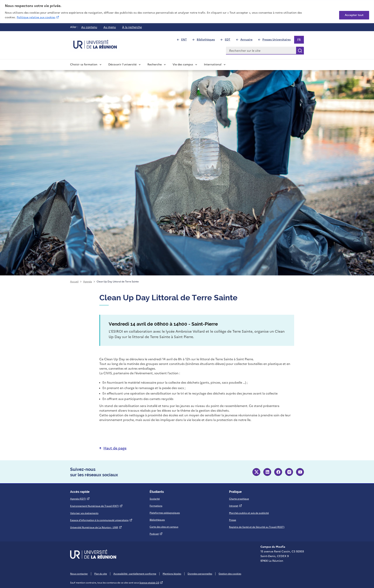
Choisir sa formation (83, 64)
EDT (229, 41)
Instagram (289, 472)
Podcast (156, 534)
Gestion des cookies (230, 574)
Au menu (109, 27)
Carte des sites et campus (164, 527)
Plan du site (100, 574)
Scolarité (155, 499)
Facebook (278, 472)
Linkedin (267, 472)
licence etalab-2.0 (151, 582)
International (212, 64)
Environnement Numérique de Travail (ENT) (96, 506)
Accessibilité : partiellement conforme (134, 574)
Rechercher (300, 50)
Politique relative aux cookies (38, 17)
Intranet (235, 506)
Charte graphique (239, 499)
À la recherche (132, 27)
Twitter (256, 472)
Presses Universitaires (278, 41)
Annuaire (248, 41)
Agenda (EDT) (80, 499)
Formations (156, 506)
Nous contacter (79, 574)
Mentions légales (172, 574)
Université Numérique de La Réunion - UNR (96, 527)
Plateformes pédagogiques (165, 513)
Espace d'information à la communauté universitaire (101, 520)
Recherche (154, 64)
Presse (232, 520)
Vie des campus (183, 64)
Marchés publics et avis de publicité (249, 513)
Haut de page (114, 448)
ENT (185, 41)
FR (300, 40)
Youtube (300, 472)
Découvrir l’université (122, 64)
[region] (187, 11)
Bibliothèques (207, 41)
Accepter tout (354, 15)
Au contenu (89, 27)
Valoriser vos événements (84, 513)
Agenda (87, 281)
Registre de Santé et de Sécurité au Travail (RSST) (256, 527)
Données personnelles (200, 574)
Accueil (74, 281)
